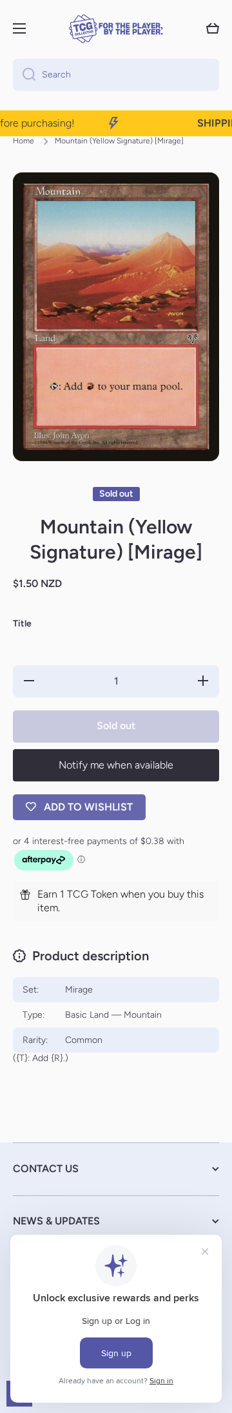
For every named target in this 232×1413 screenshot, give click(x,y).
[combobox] (116, 75)
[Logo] (116, 28)
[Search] (24, 75)
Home (23, 140)
